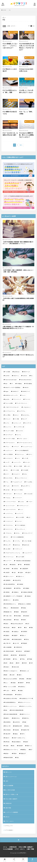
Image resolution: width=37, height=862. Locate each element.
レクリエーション (9, 556)
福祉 (6, 710)
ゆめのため (26, 545)
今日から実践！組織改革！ (11, 799)
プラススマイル (9, 525)
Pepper (6, 391)
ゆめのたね (17, 545)
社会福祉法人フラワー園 (27, 698)
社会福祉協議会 (9, 694)
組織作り (7, 718)
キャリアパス (28, 423)
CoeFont (25, 375)
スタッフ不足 (8, 466)
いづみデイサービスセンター (12, 407)
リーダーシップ (18, 549)
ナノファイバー (18, 497)
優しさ (6, 608)
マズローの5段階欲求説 (18, 537)
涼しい (6, 682)
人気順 (8, 26)
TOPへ (32, 860)
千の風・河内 (8, 615)
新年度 (25, 663)
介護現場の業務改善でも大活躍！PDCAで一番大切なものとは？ (18, 355)
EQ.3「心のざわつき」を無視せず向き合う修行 (10, 134)
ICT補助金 (19, 383)
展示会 (27, 639)
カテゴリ (13, 26)
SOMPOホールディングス (11, 395)
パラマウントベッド (23, 505)
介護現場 (7, 592)
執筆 (14, 627)
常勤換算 (25, 643)
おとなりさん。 (26, 415)
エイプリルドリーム (10, 411)
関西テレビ (29, 745)
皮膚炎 (21, 690)
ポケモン (17, 533)
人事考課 (7, 568)
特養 (29, 682)
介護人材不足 (17, 580)
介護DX (21, 572)
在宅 (28, 623)
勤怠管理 (25, 612)
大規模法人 (16, 631)
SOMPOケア (15, 391)
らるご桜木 (7, 549)
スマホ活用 (25, 470)
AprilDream (16, 371)
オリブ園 (16, 419)
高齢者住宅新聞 (9, 757)
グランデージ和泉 (9, 430)
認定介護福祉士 (17, 741)
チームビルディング (17, 482)
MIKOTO (26, 387)
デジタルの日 (29, 493)
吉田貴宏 (27, 615)
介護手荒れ (18, 588)
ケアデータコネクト (10, 442)
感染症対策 (23, 655)
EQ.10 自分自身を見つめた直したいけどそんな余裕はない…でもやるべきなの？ (26, 47)
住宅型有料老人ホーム (10, 604)
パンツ (21, 509)
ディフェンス (18, 493)
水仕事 (12, 675)
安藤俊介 (7, 635)
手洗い (16, 659)
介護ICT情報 (8, 808)
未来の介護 (16, 667)
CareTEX (7, 375)
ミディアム (17, 541)
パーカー (30, 501)
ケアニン (7, 446)
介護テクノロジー (9, 576)
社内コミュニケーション (11, 706)
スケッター (27, 462)
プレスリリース (9, 529)
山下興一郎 (7, 643)
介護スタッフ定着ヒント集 (11, 794)
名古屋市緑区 (8, 619)
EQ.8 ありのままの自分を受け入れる (26, 70)
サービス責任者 (9, 454)
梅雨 (6, 675)
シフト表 (26, 458)
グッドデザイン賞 (19, 427)
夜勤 (32, 627)
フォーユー (19, 521)
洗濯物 (22, 678)
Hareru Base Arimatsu (26, 379)
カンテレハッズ (17, 423)
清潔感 (13, 682)
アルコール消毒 (9, 403)
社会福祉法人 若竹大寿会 (11, 698)
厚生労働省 (18, 615)
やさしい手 (7, 545)
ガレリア (25, 419)
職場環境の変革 (18, 726)
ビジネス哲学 (21, 517)
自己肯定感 (7, 730)
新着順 (4, 26)
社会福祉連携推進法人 (10, 702)
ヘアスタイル (8, 533)
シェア (14, 860)
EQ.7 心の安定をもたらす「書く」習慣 (10, 91)
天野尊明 (25, 631)
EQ (9, 10)
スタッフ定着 (18, 466)
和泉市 (24, 619)
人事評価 (15, 568)
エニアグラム (22, 411)
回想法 (6, 623)
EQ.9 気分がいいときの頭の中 (10, 70)
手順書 (30, 659)
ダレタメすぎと (9, 478)
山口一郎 (16, 643)
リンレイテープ (28, 552)
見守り (23, 733)
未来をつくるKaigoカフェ (11, 671)
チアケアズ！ (23, 853)
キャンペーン (8, 427)
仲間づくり (7, 600)
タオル (25, 474)
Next (21, 145)
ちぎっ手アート (26, 486)
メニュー (23, 860)
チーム (6, 482)
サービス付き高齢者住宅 (22, 450)
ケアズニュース (9, 825)
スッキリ (28, 466)
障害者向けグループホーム (11, 749)
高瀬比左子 (23, 753)
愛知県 (6, 655)
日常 (32, 663)
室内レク (24, 635)
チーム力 (7, 486)
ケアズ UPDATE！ (9, 830)
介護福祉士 (16, 592)
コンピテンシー (9, 450)
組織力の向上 (16, 718)
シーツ (18, 458)
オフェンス (7, 419)
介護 (14, 572)
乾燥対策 (13, 564)
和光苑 (17, 619)
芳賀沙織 (16, 730)
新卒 (18, 663)
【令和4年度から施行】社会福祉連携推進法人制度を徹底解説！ (18, 299)
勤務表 (17, 612)
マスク (6, 537)
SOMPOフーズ (26, 391)
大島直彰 (7, 631)
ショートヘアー (17, 462)
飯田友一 (7, 753)
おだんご (16, 415)
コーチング (16, 446)
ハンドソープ (20, 513)
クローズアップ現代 (10, 438)
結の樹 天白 (17, 722)
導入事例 (7, 639)
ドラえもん (7, 497)
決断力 (20, 675)
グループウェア (9, 434)
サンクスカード (9, 458)
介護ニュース (8, 772)
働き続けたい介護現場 (25, 604)
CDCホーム (16, 375)
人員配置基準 (25, 568)
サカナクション (20, 454)
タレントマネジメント (22, 478)
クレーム (19, 434)
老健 (25, 722)
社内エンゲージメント (25, 702)
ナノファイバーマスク (10, 501)
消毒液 (29, 678)
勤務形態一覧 (8, 612)
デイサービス (8, 493)
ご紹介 (6, 781)
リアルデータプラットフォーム (12, 552)
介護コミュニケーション (11, 776)
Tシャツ (23, 395)
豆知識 (6, 745)
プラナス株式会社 (21, 525)
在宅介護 (7, 627)
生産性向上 (22, 686)
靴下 (31, 749)
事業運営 (28, 564)
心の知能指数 (8, 647)
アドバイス (27, 399)
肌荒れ (27, 726)
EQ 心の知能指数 (13, 32)
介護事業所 (7, 580)
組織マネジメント (25, 714)
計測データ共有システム (19, 738)
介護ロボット (21, 576)
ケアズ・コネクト (23, 438)
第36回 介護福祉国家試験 (11, 714)
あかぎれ (7, 399)
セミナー (7, 474)
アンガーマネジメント (22, 403)
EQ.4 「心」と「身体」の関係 (26, 112)
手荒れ (23, 659)
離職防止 (24, 749)
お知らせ (7, 816)
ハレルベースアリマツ (10, 509)
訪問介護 (7, 741)
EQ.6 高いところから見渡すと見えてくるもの (26, 91)
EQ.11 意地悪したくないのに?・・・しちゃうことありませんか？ (10, 45)
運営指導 (20, 745)
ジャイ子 (7, 462)
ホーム (5, 847)
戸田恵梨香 (7, 659)
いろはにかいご (27, 407)
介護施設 (27, 588)
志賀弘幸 (20, 651)
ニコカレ (22, 501)
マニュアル (7, 541)
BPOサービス (26, 371)
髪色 (18, 757)
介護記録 (28, 596)
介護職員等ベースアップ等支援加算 (13, 596)
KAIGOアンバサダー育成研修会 (12, 387)
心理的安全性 (18, 647)
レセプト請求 (21, 556)
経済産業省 (7, 722)
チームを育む (29, 482)
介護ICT (29, 572)
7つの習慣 (7, 371)
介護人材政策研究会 (10, 584)
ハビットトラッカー (10, 505)
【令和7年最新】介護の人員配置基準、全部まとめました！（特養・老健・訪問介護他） (18, 271)
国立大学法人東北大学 (17, 623)
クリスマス (20, 430)
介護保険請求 (8, 588)
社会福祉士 (19, 694)
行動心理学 (7, 733)
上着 (6, 564)
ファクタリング (9, 521)
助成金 (24, 608)
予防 (20, 564)
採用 (6, 663)
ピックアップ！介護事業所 (11, 812)
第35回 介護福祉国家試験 (17, 710)
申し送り (7, 690)
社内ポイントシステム (26, 706)
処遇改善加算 (15, 608)
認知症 (26, 741)
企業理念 (16, 600)
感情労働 (14, 655)
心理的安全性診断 (9, 651)
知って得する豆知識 (10, 790)
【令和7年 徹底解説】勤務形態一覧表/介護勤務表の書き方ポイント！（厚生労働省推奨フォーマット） (18, 242)
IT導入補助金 (29, 383)
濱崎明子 (21, 682)
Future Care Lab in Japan (11, 379)
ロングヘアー (8, 560)
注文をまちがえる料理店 (11, 678)
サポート (30, 454)
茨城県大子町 (26, 730)
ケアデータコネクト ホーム (25, 442)
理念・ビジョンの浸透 (10, 686)
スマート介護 (15, 470)
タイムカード (16, 474)
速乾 (13, 745)
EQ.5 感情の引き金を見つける (10, 112)
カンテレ (7, 423)
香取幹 (15, 753)
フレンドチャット (21, 529)
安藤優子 (15, 635)
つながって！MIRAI (18, 490)
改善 (12, 663)
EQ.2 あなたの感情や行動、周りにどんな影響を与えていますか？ (26, 135)
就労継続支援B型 (17, 639)
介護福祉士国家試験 (27, 592)
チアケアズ (16, 486)
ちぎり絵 (7, 490)
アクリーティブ (17, 399)
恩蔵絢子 (28, 651)
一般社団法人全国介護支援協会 (23, 560)
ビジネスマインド (9, 517)
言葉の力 (7, 738)
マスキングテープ (28, 533)
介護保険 (21, 584)
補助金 (16, 733)
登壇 (14, 690)
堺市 (20, 627)
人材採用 (7, 572)
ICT (12, 383)
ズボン (6, 470)
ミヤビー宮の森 (27, 541)
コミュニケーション (27, 446)
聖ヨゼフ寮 (7, 726)
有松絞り (7, 667)
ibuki (6, 383)
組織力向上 (26, 718)
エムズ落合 (7, 415)
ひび (29, 517)
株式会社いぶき (25, 671)
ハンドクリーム (9, 513)
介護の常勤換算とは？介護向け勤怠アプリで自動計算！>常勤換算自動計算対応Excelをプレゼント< (18, 327)
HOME (4, 10)
